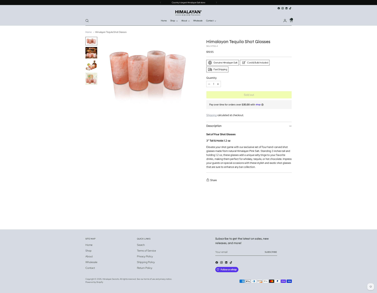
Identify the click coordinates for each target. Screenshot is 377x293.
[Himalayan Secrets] (188, 13)
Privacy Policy (145, 256)
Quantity (211, 77)
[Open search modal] (87, 21)
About (89, 256)
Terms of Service (146, 250)
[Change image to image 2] (91, 52)
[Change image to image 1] (91, 41)
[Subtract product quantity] (209, 84)
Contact (90, 268)
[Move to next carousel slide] (289, 219)
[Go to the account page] (284, 21)
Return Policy (144, 268)
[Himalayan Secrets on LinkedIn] (286, 8)
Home (88, 32)
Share (213, 180)
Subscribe (271, 252)
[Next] (216, 2)
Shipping (211, 115)
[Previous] (160, 2)
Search (141, 245)
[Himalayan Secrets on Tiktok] (290, 8)
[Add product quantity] (218, 84)
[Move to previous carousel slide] (282, 219)
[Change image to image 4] (91, 79)
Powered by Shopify (94, 282)
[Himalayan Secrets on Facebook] (278, 8)
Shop (88, 250)
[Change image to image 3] (91, 65)
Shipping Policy (146, 262)
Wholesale (91, 262)
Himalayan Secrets (110, 279)
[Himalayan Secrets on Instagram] (282, 8)
